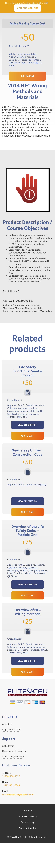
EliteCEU (9, 717)
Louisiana (14, 59)
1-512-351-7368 (11, 785)
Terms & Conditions (27, 816)
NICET (24, 62)
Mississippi (25, 59)
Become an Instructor (14, 751)
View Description (27, 425)
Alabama (13, 56)
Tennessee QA (34, 62)
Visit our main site (27, 8)
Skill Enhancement (40, 135)
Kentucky (31, 56)
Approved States (11, 729)
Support (8, 739)
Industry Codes (22, 135)
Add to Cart (27, 435)
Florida (22, 56)
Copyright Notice (27, 828)
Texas (11, 65)
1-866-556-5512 (11, 776)
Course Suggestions (13, 756)
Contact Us (8, 745)
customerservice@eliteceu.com (17, 794)
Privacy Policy (27, 822)
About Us (7, 724)
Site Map (27, 810)
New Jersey (14, 62)
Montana (36, 59)
